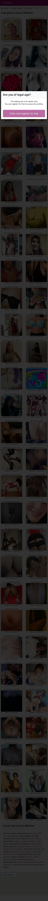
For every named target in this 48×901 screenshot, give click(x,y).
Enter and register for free (24, 113)
